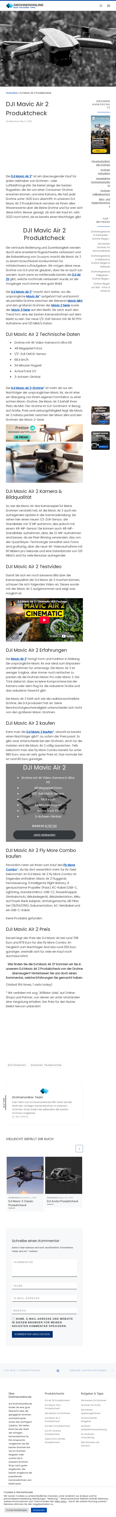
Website (19, 1310)
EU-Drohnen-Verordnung (88, 1436)
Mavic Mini (75, 301)
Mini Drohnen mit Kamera (90, 1444)
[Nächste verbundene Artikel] (79, 1148)
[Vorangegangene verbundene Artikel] (71, 1148)
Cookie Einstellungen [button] (16, 1510)
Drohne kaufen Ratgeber (89, 1419)
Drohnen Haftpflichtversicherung (94, 1427)
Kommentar (23, 1262)
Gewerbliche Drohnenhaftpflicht (100, 182)
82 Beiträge (20, 1117)
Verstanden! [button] (39, 1510)
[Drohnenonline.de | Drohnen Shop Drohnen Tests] (25, 5)
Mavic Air (32, 296)
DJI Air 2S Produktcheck (57, 1400)
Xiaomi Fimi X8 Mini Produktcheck (55, 1440)
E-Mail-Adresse (26, 1298)
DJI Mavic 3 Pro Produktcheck (53, 1407)
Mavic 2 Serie (60, 305)
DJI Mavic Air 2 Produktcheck (52, 1419)
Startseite (11, 92)
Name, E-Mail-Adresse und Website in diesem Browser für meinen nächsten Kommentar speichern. (42, 1322)
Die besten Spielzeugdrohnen (91, 1411)
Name (18, 1286)
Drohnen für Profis (91, 1405)
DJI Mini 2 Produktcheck (57, 1426)
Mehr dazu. (61, 1501)
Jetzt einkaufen (44, 835)
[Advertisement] (44, 149)
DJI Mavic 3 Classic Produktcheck (20, 1203)
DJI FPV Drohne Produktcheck (53, 1432)
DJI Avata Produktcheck (62, 1201)
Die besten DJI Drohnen (57, 1413)
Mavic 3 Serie (20, 310)
